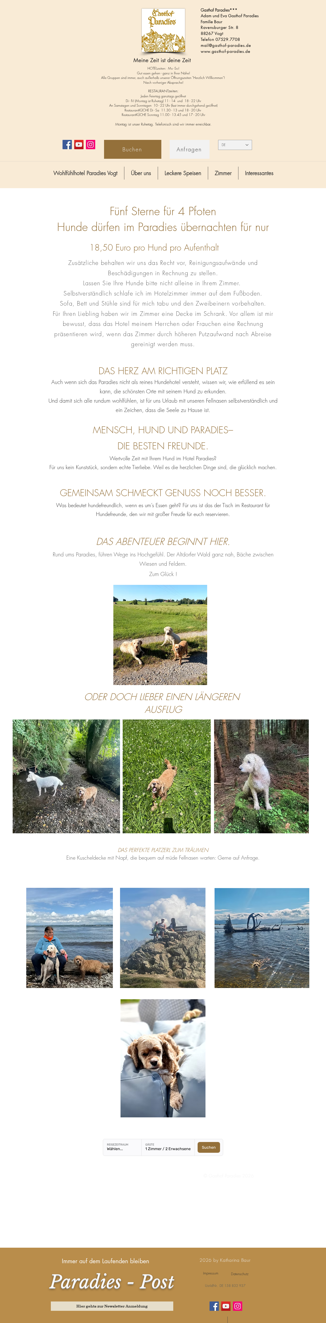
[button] (141, 173)
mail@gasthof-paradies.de (226, 45)
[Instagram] (90, 144)
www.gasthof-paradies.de (225, 51)
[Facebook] (67, 144)
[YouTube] (79, 144)
